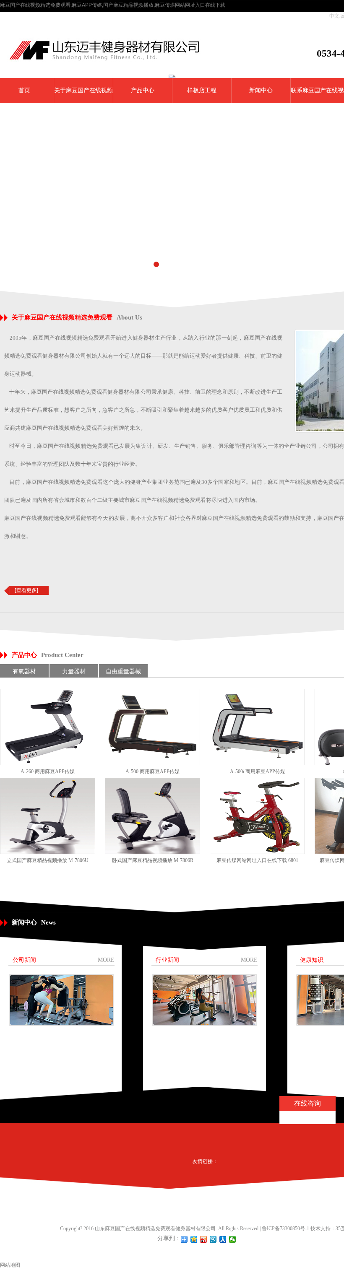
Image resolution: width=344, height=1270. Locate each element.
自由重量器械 (123, 671)
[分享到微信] (232, 1239)
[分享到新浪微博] (203, 1239)
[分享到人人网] (223, 1239)
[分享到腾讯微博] (213, 1239)
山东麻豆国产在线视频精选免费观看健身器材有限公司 (155, 1228)
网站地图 (10, 1265)
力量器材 (74, 671)
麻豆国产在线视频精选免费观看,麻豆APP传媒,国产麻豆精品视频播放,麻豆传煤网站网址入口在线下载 (112, 5)
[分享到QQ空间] (194, 1239)
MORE (106, 960)
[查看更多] (26, 590)
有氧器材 (24, 671)
